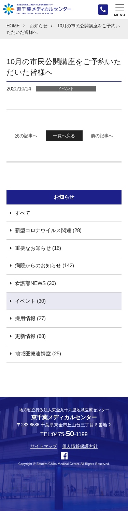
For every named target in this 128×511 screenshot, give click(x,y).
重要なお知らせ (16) (38, 248)
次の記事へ (26, 135)
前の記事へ (102, 135)
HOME (13, 25)
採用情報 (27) (30, 318)
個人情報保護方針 (80, 446)
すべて (22, 213)
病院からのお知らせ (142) (44, 265)
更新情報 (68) (30, 336)
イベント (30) (30, 301)
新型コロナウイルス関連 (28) (48, 230)
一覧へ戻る (64, 135)
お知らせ (38, 25)
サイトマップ (43, 446)
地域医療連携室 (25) (38, 353)
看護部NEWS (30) (35, 283)
